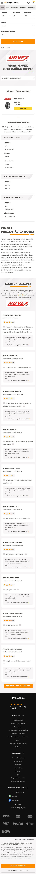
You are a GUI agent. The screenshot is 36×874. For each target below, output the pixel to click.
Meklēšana (18, 41)
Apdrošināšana (18, 720)
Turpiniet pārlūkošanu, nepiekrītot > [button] (24, 840)
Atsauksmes (18, 727)
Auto (2, 7)
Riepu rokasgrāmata (18, 723)
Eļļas (18, 775)
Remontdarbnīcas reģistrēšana (18, 730)
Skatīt (23, 108)
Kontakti (18, 804)
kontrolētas (21, 295)
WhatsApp (15, 796)
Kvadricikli (22, 7)
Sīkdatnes (18, 747)
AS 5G (7, 164)
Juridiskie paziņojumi (18, 733)
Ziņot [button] (6, 342)
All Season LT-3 (10, 217)
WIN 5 (7, 157)
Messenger (15, 800)
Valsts (18, 740)
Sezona (8, 31)
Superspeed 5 (9, 149)
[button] (10, 341)
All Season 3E (9, 167)
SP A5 (7, 146)
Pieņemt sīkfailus (18, 865)
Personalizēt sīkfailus (18, 870)
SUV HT (7, 188)
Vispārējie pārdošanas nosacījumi (18, 737)
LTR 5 (6, 206)
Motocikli (14, 7)
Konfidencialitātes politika (18, 743)
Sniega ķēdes (18, 768)
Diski (7, 7)
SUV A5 (7, 185)
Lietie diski (18, 764)
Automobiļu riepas (18, 758)
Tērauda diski (18, 761)
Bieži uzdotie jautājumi (18, 808)
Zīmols (3, 22)
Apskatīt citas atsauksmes (18, 686)
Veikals (18, 771)
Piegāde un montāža (18, 781)
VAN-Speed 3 (9, 209)
